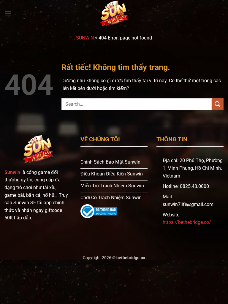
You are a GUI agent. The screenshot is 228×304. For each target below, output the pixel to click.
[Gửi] (218, 104)
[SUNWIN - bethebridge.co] (114, 13)
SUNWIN (85, 38)
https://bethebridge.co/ (187, 222)
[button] (8, 13)
